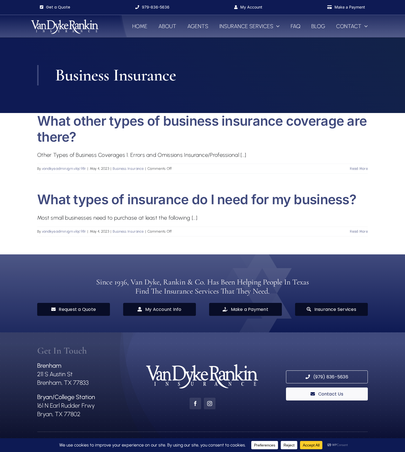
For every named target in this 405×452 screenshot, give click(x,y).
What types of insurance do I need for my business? (196, 199)
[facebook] (195, 403)
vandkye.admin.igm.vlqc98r (64, 168)
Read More (359, 168)
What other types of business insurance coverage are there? (202, 129)
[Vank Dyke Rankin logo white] (65, 20)
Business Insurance (128, 168)
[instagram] (209, 403)
